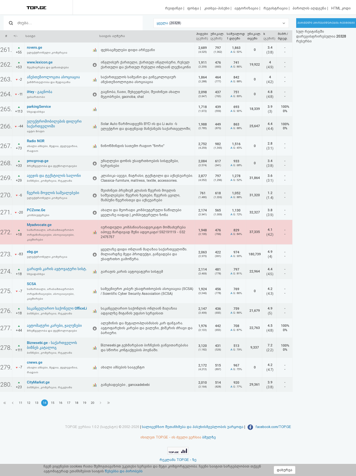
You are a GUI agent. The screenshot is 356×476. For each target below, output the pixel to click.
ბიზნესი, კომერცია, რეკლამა (49, 180)
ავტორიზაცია (246, 8)
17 (68, 403)
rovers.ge (34, 47)
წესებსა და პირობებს (124, 471)
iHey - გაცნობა (39, 92)
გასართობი (36, 97)
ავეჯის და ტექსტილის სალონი (54, 175)
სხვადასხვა (36, 111)
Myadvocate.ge (39, 225)
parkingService (39, 106)
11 (20, 403)
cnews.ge (34, 362)
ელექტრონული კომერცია (47, 52)
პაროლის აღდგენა (310, 8)
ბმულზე (209, 437)
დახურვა (284, 470)
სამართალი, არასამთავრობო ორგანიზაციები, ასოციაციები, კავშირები (50, 234)
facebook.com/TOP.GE (273, 427)
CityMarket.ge (38, 382)
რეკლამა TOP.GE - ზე (178, 460)
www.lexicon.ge (40, 62)
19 (84, 403)
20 (92, 403)
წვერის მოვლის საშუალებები (53, 193)
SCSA (31, 284)
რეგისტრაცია (276, 8)
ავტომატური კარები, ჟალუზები (54, 325)
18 (76, 403)
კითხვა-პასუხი (217, 8)
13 (36, 403)
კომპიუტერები (38, 215)
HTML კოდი (341, 8)
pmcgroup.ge (37, 161)
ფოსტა (193, 8)
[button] (221, 23)
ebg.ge (32, 252)
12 (28, 403)
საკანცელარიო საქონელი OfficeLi (57, 308)
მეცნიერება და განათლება (48, 67)
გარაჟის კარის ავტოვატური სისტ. (57, 269)
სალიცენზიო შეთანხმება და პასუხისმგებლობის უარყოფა (192, 427)
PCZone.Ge (36, 210)
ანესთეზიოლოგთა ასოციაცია (53, 77)
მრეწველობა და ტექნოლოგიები (52, 166)
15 (52, 403)
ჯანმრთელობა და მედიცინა (48, 82)
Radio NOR (35, 141)
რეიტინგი (174, 8)
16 (60, 403)
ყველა (163, 23)
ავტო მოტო (36, 131)
